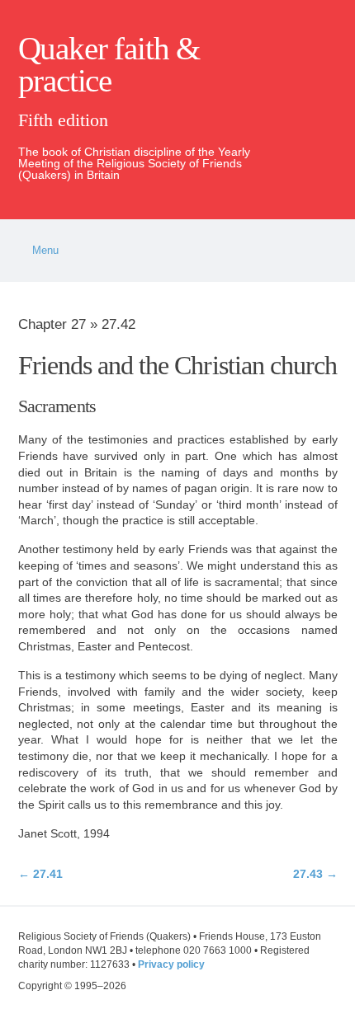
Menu (45, 250)
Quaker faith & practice (109, 65)
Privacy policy (171, 964)
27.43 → (315, 873)
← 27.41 (40, 873)
